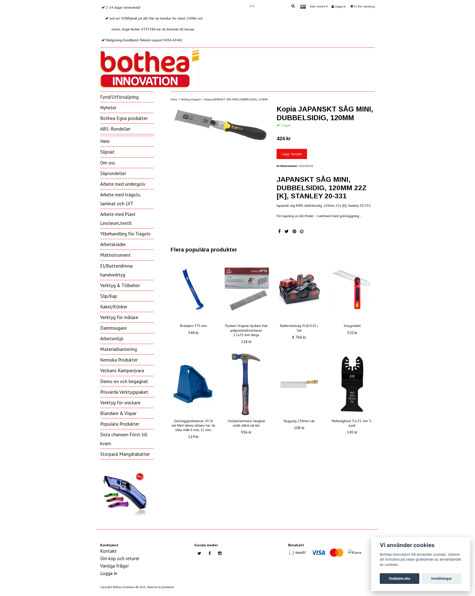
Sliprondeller (113, 173)
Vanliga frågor (114, 566)
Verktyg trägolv (191, 99)
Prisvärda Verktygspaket (124, 392)
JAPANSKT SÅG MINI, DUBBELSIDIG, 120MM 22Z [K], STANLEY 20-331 (321, 188)
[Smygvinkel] (352, 289)
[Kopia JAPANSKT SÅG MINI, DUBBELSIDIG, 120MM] (220, 124)
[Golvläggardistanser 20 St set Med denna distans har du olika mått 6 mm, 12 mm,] (193, 384)
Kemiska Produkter (119, 360)
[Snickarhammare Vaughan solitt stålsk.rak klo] (246, 384)
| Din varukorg (364, 6)
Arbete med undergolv (122, 184)
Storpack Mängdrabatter (125, 454)
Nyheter (108, 108)
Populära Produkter (119, 424)
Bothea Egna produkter (124, 118)
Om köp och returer (120, 558)
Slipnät (107, 152)
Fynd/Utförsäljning (119, 97)
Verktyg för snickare (120, 403)
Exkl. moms (319, 6)
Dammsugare (113, 328)
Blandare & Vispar (118, 413)
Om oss (107, 163)
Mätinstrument (115, 255)
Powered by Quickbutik (160, 587)
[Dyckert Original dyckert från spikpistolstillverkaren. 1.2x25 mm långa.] (246, 289)
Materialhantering (118, 349)
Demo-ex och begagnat (124, 381)
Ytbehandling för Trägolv (125, 234)
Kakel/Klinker (113, 307)
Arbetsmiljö (111, 339)
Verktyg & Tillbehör (120, 285)
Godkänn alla (399, 578)
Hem (105, 141)
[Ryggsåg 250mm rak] (299, 384)
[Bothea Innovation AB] (149, 67)
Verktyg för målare (119, 317)
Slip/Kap (108, 296)
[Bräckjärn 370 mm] (193, 289)
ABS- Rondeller (115, 129)
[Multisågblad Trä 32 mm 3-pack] (352, 384)
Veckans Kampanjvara (122, 370)
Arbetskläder (113, 244)
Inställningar (441, 578)
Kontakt (108, 551)
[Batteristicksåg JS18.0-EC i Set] (299, 289)
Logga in (340, 6)
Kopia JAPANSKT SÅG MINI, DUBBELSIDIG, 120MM (236, 99)
